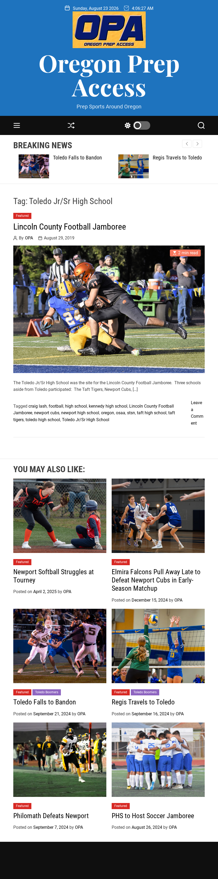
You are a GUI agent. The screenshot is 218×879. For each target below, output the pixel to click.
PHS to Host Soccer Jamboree (153, 816)
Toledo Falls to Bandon (72, 157)
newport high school (80, 412)
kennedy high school (108, 406)
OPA (29, 238)
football (56, 406)
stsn (131, 412)
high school (76, 406)
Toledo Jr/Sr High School (85, 419)
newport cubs (46, 412)
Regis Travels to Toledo (172, 157)
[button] (197, 144)
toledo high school (43, 419)
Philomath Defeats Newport (51, 816)
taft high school (151, 412)
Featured (22, 216)
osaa (120, 412)
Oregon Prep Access (109, 75)
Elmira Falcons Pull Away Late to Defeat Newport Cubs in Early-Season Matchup (156, 580)
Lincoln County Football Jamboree (69, 227)
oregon (107, 412)
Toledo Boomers (46, 692)
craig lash (37, 406)
